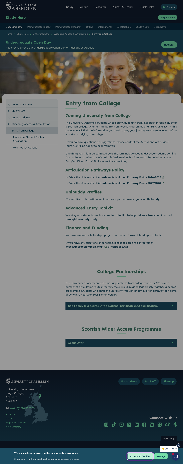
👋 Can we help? (169, 448)
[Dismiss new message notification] (178, 445)
